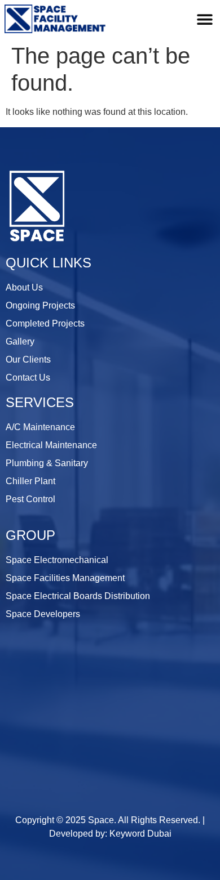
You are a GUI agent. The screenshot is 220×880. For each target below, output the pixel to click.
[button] (204, 19)
